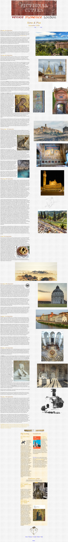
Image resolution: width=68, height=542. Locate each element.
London (34, 536)
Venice (26, 536)
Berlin (38, 536)
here (35, 27)
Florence (30, 536)
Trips (42, 536)
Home (34, 540)
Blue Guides (34, 457)
